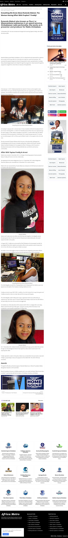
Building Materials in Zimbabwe (35, 530)
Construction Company (55, 522)
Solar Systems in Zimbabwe (56, 526)
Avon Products (61, 97)
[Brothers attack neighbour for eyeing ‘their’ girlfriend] (57, 55)
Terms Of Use (17, 1)
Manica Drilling (52, 97)
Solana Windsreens (8, 475)
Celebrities (19, 8)
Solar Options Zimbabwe (33, 524)
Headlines (31, 4)
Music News (60, 4)
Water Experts (62, 86)
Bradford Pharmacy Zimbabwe (25, 475)
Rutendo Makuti (8, 9)
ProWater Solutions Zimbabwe (25, 451)
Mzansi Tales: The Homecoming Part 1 (57, 78)
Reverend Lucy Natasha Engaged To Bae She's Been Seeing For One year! (36, 414)
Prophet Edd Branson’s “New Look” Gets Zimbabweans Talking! (6, 414)
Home (19, 4)
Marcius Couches (52, 93)
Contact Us (23, 1)
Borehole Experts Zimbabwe (8, 451)
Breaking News (38, 4)
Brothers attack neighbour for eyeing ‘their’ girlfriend (57, 62)
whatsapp (63, 111)
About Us (2, 1)
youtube (63, 115)
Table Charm (52, 104)
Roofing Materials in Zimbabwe (57, 528)
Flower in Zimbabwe (32, 518)
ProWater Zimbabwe (32, 516)
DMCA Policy (54, 536)
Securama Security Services (34, 526)
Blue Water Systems (9, 497)
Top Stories (25, 4)
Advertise (12, 1)
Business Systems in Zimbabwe (57, 530)
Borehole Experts (52, 86)
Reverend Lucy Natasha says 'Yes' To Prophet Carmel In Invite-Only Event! (22, 414)
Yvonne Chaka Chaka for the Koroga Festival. (57, 67)
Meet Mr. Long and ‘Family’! (55, 71)
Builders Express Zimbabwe (59, 497)
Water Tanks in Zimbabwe (55, 524)
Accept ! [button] (6, 534)
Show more (40, 400)
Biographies (54, 4)
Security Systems (52, 101)
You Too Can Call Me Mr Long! (56, 74)
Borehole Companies (54, 518)
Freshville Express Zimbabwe (59, 451)
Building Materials (54, 516)
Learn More (10, 531)
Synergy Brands (42, 475)
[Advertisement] (22, 44)
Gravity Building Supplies (42, 451)
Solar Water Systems (54, 520)
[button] (65, 4)
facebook (53, 111)
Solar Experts (52, 89)
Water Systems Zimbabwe (34, 522)
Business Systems (62, 104)
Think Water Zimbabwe (25, 497)
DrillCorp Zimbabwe (42, 497)
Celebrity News (46, 4)
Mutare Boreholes (62, 93)
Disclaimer (7, 1)
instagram (53, 115)
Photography (62, 101)
